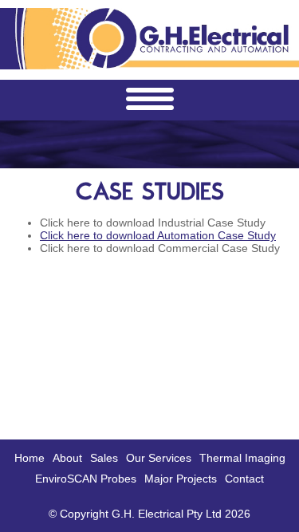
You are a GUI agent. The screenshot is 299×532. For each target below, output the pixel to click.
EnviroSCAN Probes (85, 478)
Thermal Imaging (242, 457)
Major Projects (180, 478)
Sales (104, 457)
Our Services (158, 457)
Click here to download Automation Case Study (158, 235)
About (67, 457)
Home (29, 457)
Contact (244, 478)
